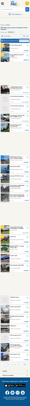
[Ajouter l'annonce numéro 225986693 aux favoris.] (26, 335)
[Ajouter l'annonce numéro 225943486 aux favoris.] (26, 345)
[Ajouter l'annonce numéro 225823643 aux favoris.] (26, 125)
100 (25, 364)
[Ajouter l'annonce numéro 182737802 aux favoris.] (26, 195)
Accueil (2, 25)
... (21, 364)
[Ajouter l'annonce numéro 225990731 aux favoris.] (26, 316)
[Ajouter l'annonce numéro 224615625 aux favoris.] (26, 256)
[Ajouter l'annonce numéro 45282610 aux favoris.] (26, 96)
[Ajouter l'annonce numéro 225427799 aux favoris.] (26, 87)
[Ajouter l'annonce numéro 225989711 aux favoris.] (26, 326)
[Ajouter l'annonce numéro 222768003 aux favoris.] (26, 237)
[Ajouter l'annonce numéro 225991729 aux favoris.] (26, 307)
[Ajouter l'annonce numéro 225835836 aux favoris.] (26, 227)
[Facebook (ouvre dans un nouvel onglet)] (7, 394)
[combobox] (13, 9)
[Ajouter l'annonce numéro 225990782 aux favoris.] (26, 297)
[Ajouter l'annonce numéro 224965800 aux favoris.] (26, 55)
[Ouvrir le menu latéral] (2, 3)
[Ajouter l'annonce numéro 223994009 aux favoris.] (26, 167)
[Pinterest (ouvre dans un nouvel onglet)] (12, 394)
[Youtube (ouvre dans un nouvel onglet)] (22, 394)
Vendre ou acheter (15, 375)
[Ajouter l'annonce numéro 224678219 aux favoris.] (26, 115)
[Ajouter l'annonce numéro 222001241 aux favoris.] (26, 157)
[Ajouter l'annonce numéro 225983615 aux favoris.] (26, 265)
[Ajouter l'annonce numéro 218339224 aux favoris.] (26, 246)
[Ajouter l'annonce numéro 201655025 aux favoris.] (26, 186)
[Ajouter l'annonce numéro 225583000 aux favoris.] (26, 176)
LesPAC (15, 371)
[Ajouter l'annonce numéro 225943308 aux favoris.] (26, 354)
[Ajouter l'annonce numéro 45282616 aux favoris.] (26, 106)
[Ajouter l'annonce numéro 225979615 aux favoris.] (26, 45)
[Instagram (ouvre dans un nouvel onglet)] (17, 394)
